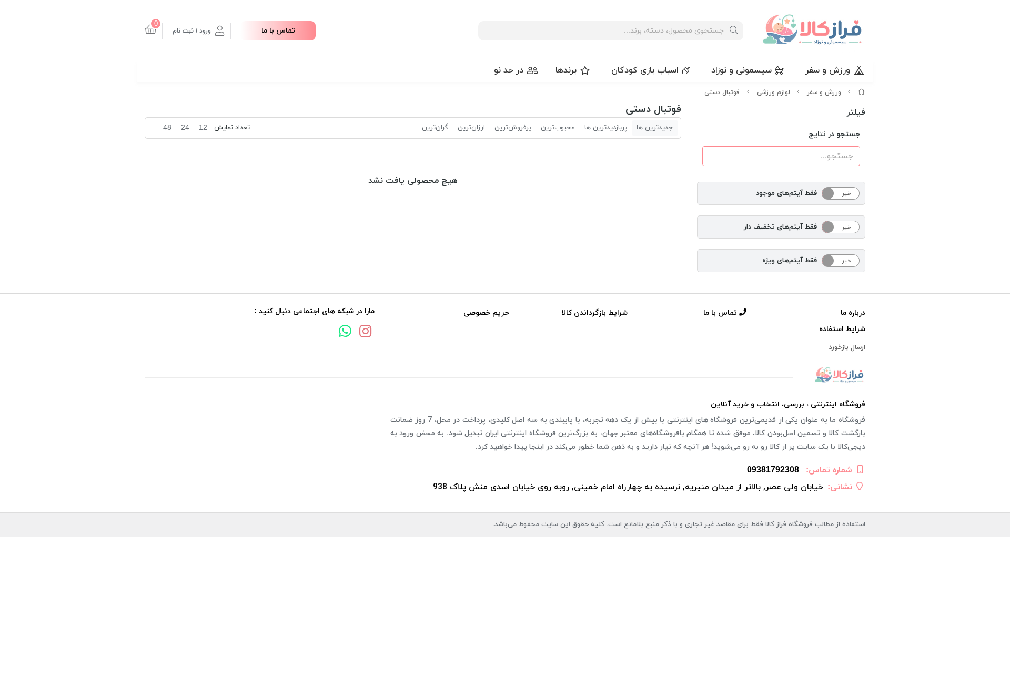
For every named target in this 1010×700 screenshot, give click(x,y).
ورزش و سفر (827, 70)
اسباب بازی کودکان (645, 70)
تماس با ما (278, 31)
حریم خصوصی (486, 313)
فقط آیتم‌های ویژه (789, 260)
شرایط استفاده (842, 329)
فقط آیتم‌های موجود (786, 193)
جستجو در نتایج (834, 134)
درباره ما (853, 313)
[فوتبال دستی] (505, 375)
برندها (566, 70)
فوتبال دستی (722, 92)
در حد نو (508, 70)
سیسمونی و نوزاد (741, 70)
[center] (733, 30)
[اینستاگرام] (366, 332)
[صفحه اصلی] (861, 92)
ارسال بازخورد (847, 347)
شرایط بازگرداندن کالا (595, 313)
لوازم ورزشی (773, 92)
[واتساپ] (345, 332)
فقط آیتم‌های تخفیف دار (780, 227)
